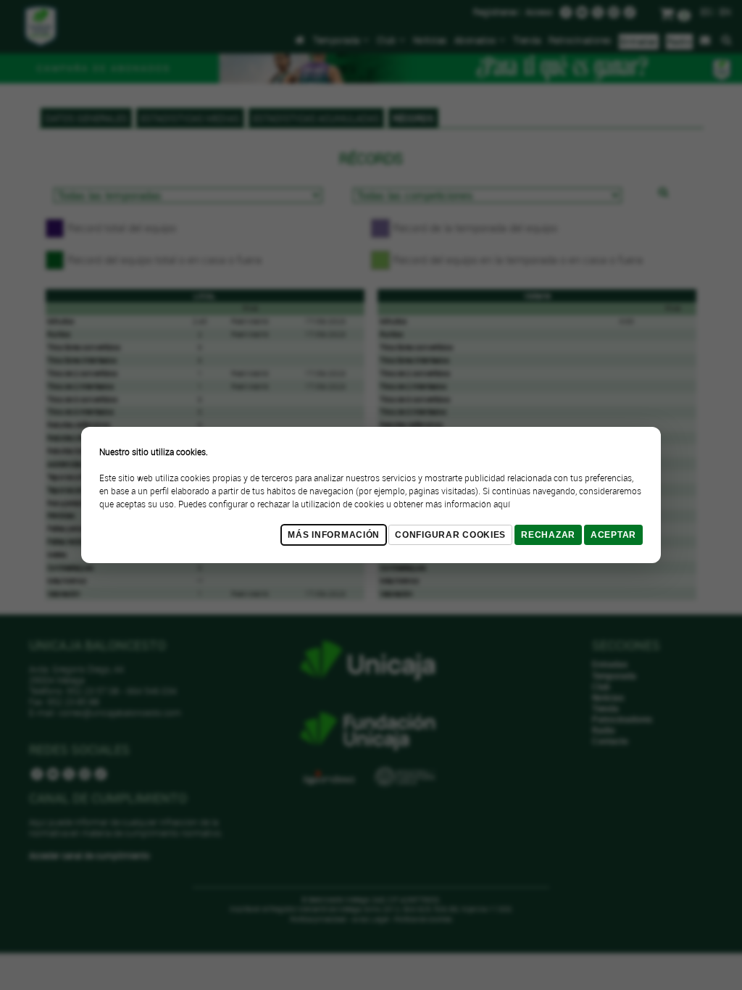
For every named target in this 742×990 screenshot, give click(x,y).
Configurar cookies (450, 535)
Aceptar (613, 535)
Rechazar (548, 535)
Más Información (334, 535)
